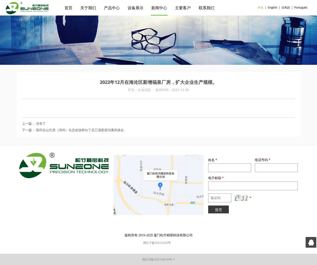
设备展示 (135, 7)
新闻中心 (159, 7)
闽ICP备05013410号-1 (158, 259)
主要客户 (183, 7)
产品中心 (112, 7)
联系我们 (206, 7)
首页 (68, 7)
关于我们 (88, 7)
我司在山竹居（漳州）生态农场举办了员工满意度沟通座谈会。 (81, 130)
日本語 (285, 7)
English (272, 7)
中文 (260, 7)
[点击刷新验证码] (241, 198)
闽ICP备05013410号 (157, 243)
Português (300, 7)
